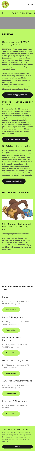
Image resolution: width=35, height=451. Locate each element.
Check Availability (14, 181)
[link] (5, 4)
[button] (32, 4)
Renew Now (11, 310)
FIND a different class (15, 139)
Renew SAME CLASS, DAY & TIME (17, 95)
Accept (17, 446)
